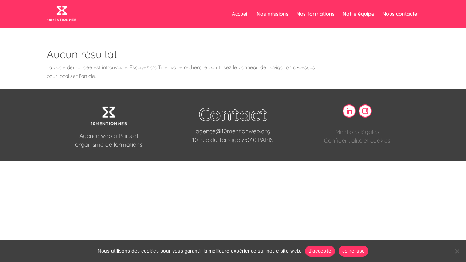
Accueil (240, 14)
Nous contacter (400, 14)
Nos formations (315, 14)
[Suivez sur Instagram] (365, 111)
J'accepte (320, 251)
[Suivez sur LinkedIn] (349, 111)
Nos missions (272, 14)
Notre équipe (358, 14)
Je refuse (353, 251)
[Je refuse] (457, 251)
